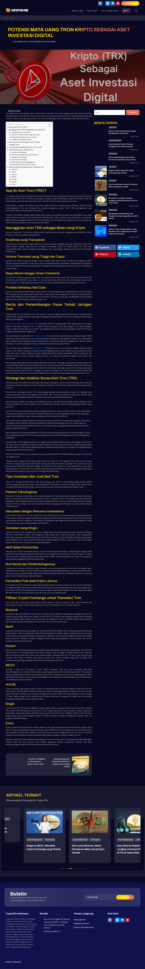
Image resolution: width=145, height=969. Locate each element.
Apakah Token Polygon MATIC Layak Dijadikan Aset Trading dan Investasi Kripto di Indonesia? (123, 231)
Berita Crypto (78, 11)
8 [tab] (85, 868)
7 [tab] (81, 868)
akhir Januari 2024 (39, 348)
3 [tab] (67, 868)
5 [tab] (75, 868)
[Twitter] (107, 3)
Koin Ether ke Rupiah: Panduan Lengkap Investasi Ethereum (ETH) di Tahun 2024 (123, 200)
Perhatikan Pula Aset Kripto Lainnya (24, 164)
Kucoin (14, 174)
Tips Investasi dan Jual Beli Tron (21, 150)
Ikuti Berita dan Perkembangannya (23, 162)
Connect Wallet (130, 3)
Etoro (14, 184)
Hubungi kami (80, 920)
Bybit (14, 172)
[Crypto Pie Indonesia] (17, 10)
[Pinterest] (118, 3)
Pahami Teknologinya (19, 152)
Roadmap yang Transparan (21, 132)
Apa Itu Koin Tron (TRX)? (18, 127)
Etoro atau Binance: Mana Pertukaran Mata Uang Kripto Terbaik (70, 849)
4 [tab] (70, 868)
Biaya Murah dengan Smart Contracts (24, 137)
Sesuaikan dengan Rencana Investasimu (25, 155)
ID (128, 10)
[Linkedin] (112, 3)
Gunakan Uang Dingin (19, 157)
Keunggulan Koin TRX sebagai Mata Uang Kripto (27, 130)
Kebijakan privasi (81, 923)
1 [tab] (60, 868)
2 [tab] (63, 868)
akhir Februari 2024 (38, 336)
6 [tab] (78, 868)
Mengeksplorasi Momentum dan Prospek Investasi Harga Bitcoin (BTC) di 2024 (123, 216)
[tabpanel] (27, 835)
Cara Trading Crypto (110, 11)
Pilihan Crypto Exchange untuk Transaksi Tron (26, 167)
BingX (14, 182)
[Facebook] (100, 3)
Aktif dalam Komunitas (19, 160)
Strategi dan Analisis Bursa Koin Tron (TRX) (25, 147)
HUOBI (14, 179)
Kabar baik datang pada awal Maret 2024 (22, 324)
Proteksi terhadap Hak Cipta (21, 139)
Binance (14, 170)
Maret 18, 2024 (14, 111)
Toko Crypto (92, 11)
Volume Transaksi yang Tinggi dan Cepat (26, 135)
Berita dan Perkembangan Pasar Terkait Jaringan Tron (24, 143)
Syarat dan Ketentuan (84, 927)
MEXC (14, 177)
